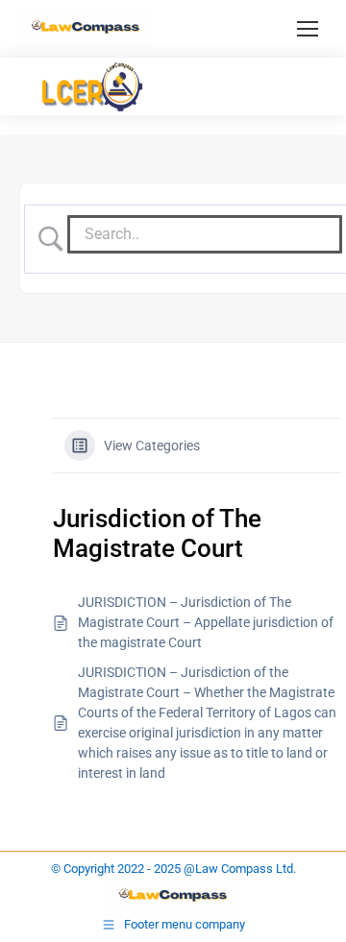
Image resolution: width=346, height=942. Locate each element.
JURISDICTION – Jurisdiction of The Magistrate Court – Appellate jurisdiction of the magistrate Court (206, 622)
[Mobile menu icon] (307, 29)
